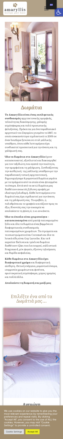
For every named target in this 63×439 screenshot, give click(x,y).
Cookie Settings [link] (14, 431)
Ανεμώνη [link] (31, 404)
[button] (57, 358)
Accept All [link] (32, 431)
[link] (59, 12)
